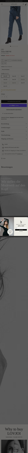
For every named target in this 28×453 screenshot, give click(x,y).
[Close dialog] (27, 217)
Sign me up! (21, 229)
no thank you (21, 231)
